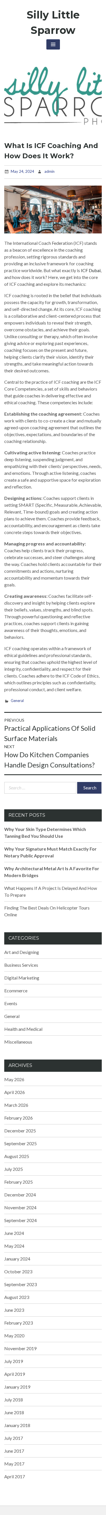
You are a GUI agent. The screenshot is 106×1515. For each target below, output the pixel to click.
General (17, 700)
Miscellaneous (18, 1041)
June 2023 (14, 1310)
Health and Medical (23, 1029)
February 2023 (18, 1322)
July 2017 (13, 1438)
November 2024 (20, 1207)
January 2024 (17, 1258)
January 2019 (17, 1386)
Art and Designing (21, 952)
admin (49, 171)
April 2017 (14, 1476)
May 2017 (14, 1463)
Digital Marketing (21, 977)
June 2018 (14, 1412)
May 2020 (14, 1335)
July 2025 (13, 1169)
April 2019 (14, 1374)
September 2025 (20, 1143)
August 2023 (16, 1297)
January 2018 (17, 1425)
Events (10, 1003)
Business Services (21, 965)
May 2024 (14, 1246)
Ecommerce (15, 990)
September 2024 (20, 1220)
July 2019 (13, 1361)
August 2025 (16, 1156)
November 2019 (20, 1348)
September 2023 (20, 1284)
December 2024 (20, 1194)
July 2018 (13, 1399)
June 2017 (14, 1451)
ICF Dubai (91, 270)
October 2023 (18, 1271)
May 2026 (14, 1079)
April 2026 (14, 1092)
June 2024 (14, 1233)
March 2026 (16, 1105)
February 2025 (18, 1182)
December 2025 (20, 1130)
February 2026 (18, 1117)
